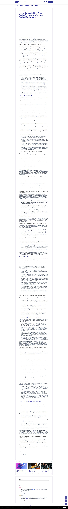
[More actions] (48, 10)
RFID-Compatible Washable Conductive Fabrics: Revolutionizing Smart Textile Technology (21, 471)
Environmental (27, 5)
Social (32, 5)
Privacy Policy (30, 507)
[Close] (67, 507)
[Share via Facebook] (19, 454)
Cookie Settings (60, 507)
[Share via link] (25, 454)
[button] (33, 1)
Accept (64, 507)
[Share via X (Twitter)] (21, 454)
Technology (21, 5)
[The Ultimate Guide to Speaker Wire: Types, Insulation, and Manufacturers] (34, 466)
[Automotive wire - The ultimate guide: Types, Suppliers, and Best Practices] (46, 466)
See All (51, 461)
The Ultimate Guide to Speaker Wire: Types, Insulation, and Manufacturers (33, 471)
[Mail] (66, 504)
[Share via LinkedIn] (23, 454)
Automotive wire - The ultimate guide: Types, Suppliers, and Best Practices (46, 471)
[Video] (66, 497)
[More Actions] (48, 487)
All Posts (17, 5)
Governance (36, 5)
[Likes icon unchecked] (21, 493)
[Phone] (66, 500)
